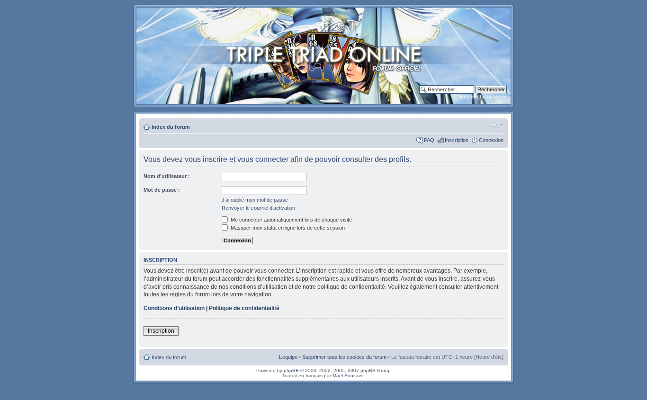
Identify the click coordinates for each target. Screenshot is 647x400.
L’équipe (288, 357)
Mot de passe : (162, 190)
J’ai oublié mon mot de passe (255, 200)
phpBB (291, 370)
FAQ (429, 140)
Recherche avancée (483, 96)
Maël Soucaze (348, 375)
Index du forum (171, 127)
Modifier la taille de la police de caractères (496, 125)
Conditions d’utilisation (174, 308)
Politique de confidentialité (244, 308)
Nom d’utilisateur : (167, 176)
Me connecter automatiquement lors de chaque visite (290, 219)
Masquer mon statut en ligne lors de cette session (287, 228)
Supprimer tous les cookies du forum (344, 357)
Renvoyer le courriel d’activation (258, 208)
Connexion (491, 140)
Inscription (456, 140)
